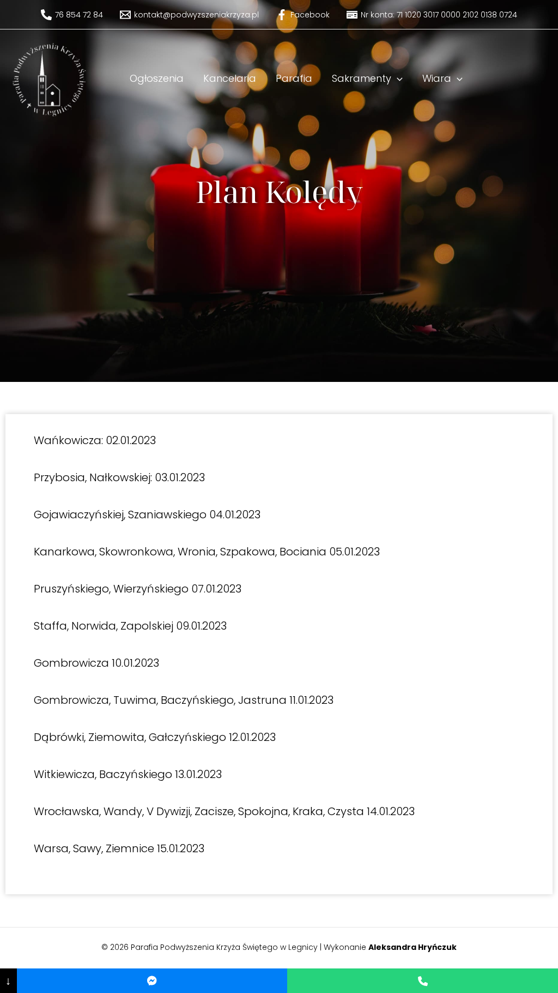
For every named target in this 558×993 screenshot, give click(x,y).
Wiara (436, 78)
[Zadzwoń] (422, 980)
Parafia (294, 78)
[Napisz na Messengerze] (152, 980)
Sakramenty (361, 78)
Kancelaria (229, 78)
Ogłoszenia (157, 78)
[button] (397, 78)
